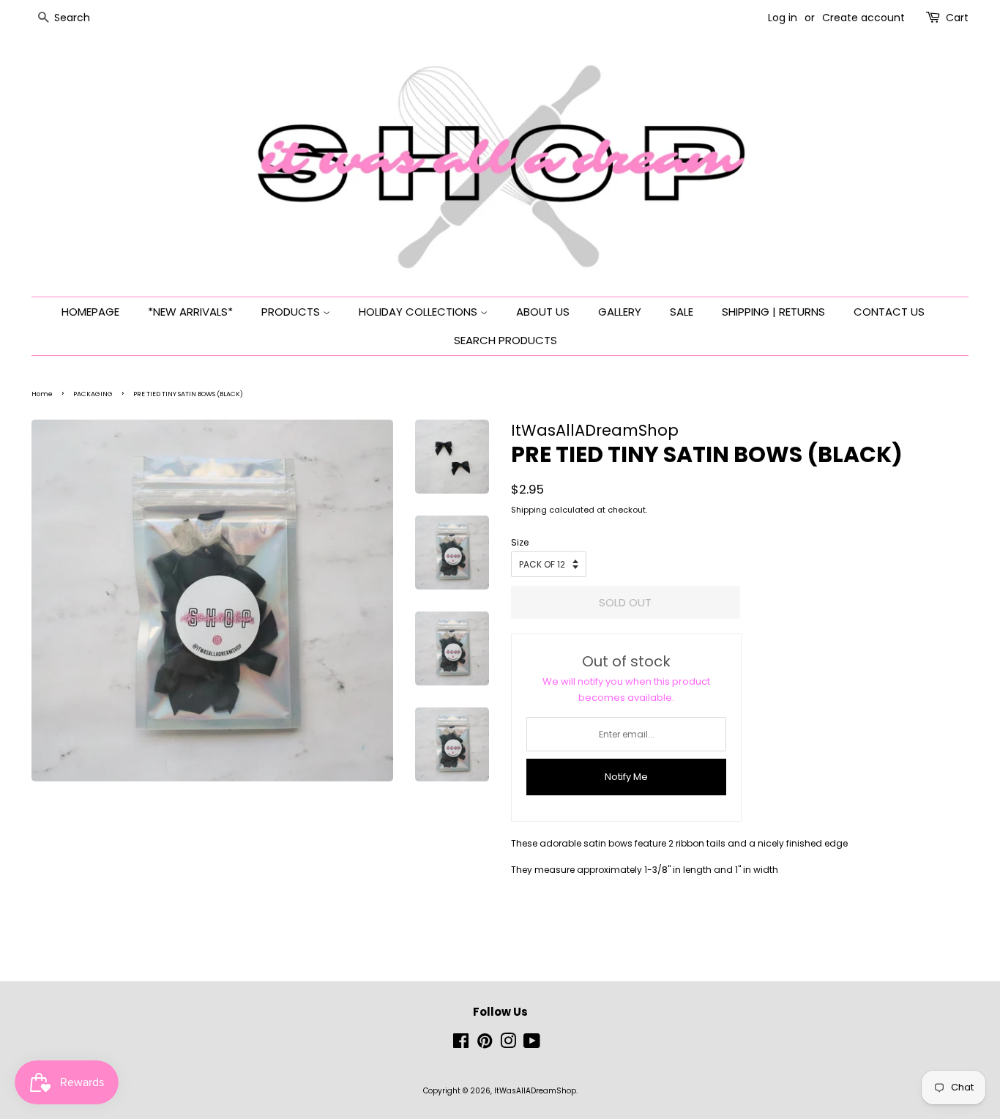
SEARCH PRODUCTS (505, 340)
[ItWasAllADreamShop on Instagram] (508, 1044)
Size (520, 542)
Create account (863, 17)
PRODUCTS (292, 311)
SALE (681, 311)
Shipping (529, 510)
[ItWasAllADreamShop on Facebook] (460, 1044)
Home (42, 394)
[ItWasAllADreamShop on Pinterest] (485, 1044)
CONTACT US (889, 311)
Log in (782, 17)
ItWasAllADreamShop (535, 1090)
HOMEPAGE (90, 311)
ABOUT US (543, 311)
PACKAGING (93, 394)
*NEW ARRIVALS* (190, 311)
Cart (957, 17)
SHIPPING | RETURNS (773, 311)
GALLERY (619, 311)
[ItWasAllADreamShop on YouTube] (531, 1044)
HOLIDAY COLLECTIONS (419, 311)
